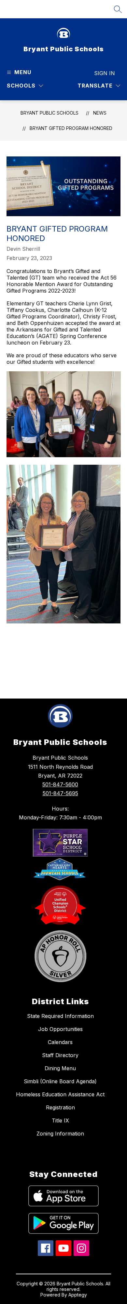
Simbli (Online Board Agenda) (60, 1081)
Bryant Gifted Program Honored (71, 128)
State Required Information (60, 1016)
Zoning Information (60, 1133)
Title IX (60, 1120)
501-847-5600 (60, 784)
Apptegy (77, 1294)
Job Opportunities (60, 1029)
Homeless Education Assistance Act (60, 1094)
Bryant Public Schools (49, 113)
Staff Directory (60, 1055)
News (99, 113)
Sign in (104, 73)
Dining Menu (60, 1068)
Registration (60, 1107)
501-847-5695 (60, 793)
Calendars (60, 1042)
